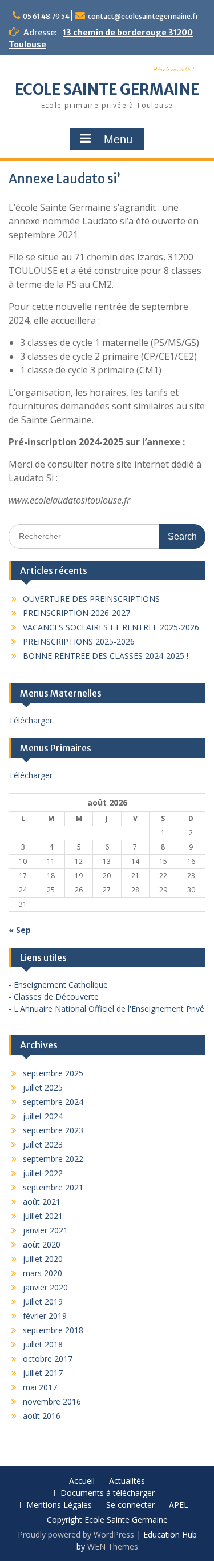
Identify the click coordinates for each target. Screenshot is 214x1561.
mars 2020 (42, 1273)
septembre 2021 (53, 1187)
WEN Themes (112, 1546)
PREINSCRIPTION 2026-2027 (76, 612)
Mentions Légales (59, 1505)
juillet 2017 (43, 1372)
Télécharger (31, 720)
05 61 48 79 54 (46, 16)
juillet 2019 (43, 1301)
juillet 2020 (43, 1258)
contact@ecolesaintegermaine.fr (143, 16)
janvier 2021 (45, 1230)
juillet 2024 (43, 1116)
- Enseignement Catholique (58, 984)
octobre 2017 (47, 1358)
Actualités (127, 1481)
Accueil (82, 1481)
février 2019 (45, 1315)
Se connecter (130, 1505)
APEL (178, 1505)
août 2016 (41, 1415)
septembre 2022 (53, 1158)
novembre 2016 (52, 1401)
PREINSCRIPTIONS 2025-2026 (79, 641)
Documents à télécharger (107, 1493)
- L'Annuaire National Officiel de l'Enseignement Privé (106, 1008)
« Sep (20, 929)
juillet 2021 (43, 1215)
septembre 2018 (53, 1330)
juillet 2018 (43, 1344)
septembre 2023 (53, 1130)
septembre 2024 (53, 1101)
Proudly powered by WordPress (76, 1534)
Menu (118, 139)
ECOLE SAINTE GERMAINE (107, 89)
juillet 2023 (43, 1144)
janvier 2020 (45, 1287)
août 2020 (41, 1244)
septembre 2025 (53, 1073)
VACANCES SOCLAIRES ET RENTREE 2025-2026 (111, 627)
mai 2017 (40, 1387)
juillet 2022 (43, 1173)
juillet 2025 (43, 1087)
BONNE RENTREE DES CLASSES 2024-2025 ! (105, 655)
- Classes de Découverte (54, 996)
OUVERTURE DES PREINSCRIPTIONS (91, 598)
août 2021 (41, 1201)
